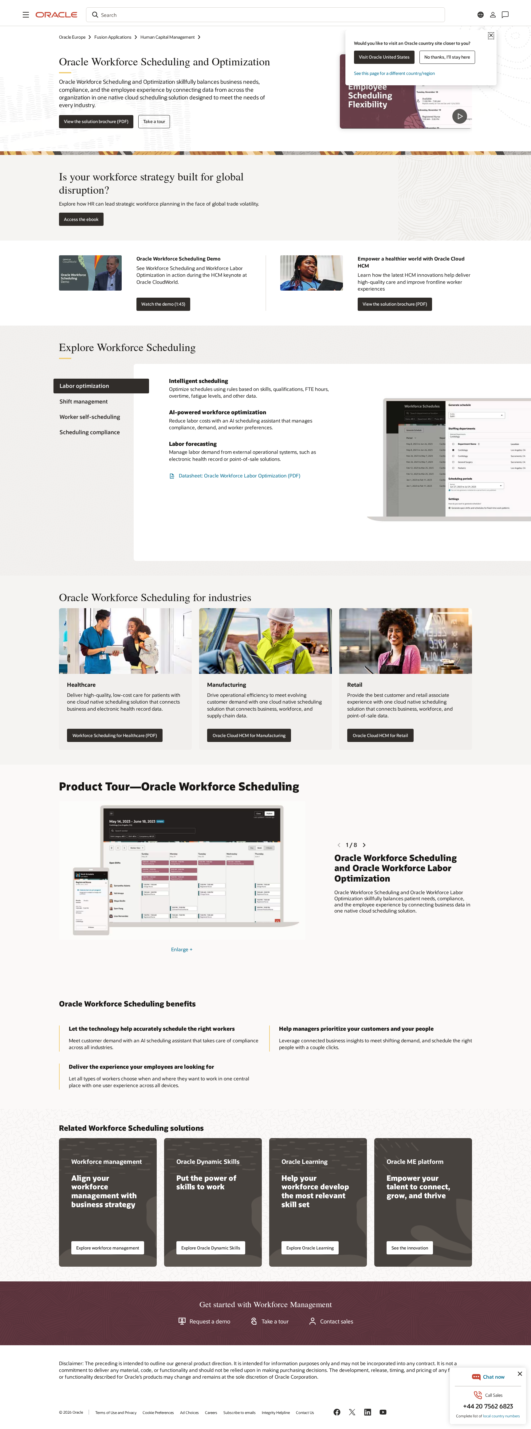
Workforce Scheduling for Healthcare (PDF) (115, 735)
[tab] (101, 386)
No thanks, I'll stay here (447, 57)
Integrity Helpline (276, 1412)
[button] (26, 14)
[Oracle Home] (56, 15)
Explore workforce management (107, 1248)
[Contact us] (505, 14)
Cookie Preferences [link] (158, 1412)
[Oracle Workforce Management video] (406, 91)
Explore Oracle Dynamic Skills (210, 1248)
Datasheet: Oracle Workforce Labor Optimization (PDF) (239, 475)
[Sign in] (493, 14)
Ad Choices (189, 1412)
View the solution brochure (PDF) (96, 121)
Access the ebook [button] (81, 219)
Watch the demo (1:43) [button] (163, 304)
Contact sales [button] (336, 1321)
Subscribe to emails (239, 1412)
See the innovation (409, 1248)
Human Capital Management (167, 37)
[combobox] (265, 14)
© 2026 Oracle (71, 1412)
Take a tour (154, 121)
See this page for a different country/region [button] (394, 73)
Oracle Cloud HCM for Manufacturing (249, 735)
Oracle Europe (72, 37)
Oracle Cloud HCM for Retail (380, 735)
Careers (211, 1412)
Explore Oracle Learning (310, 1248)
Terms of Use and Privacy (115, 1412)
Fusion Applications (113, 37)
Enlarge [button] (182, 949)
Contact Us (305, 1412)
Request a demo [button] (210, 1321)
